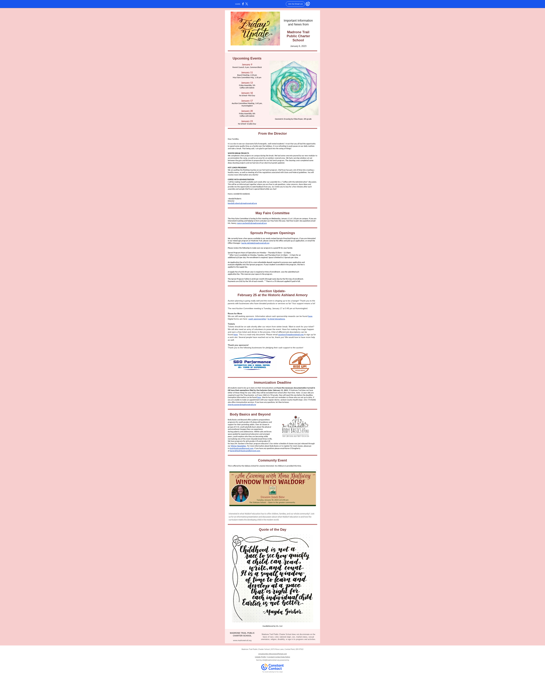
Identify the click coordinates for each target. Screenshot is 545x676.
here (310, 316)
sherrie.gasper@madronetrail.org (242, 405)
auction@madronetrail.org (291, 334)
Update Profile (260, 657)
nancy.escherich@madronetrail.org (252, 223)
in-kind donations (276, 319)
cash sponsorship (257, 319)
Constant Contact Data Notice (278, 657)
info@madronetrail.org (271, 660)
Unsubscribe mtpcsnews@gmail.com (272, 654)
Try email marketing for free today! (272, 672)
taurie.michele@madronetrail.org (255, 243)
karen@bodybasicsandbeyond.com (245, 451)
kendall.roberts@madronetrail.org (242, 203)
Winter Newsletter (238, 446)
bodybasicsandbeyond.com (241, 448)
